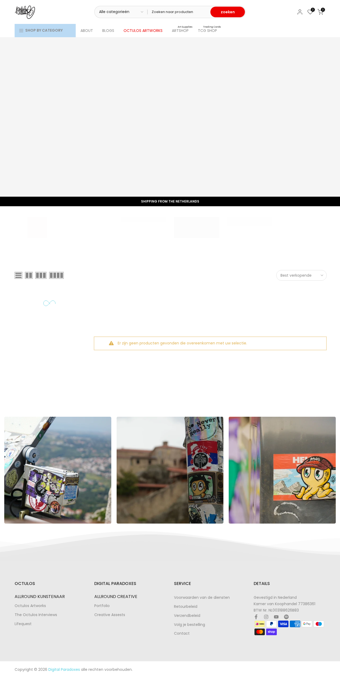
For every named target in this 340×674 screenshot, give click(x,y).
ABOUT (86, 30)
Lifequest (23, 623)
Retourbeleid (185, 606)
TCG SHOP (209, 30)
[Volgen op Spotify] (286, 617)
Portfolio (102, 605)
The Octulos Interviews (36, 614)
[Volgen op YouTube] (276, 617)
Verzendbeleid (187, 615)
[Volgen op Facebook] (256, 617)
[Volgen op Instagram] (266, 617)
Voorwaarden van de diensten (202, 597)
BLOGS (108, 30)
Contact (182, 633)
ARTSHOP (182, 30)
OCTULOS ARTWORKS (143, 30)
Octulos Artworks (30, 605)
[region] (170, 470)
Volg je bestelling (189, 624)
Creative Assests (109, 614)
